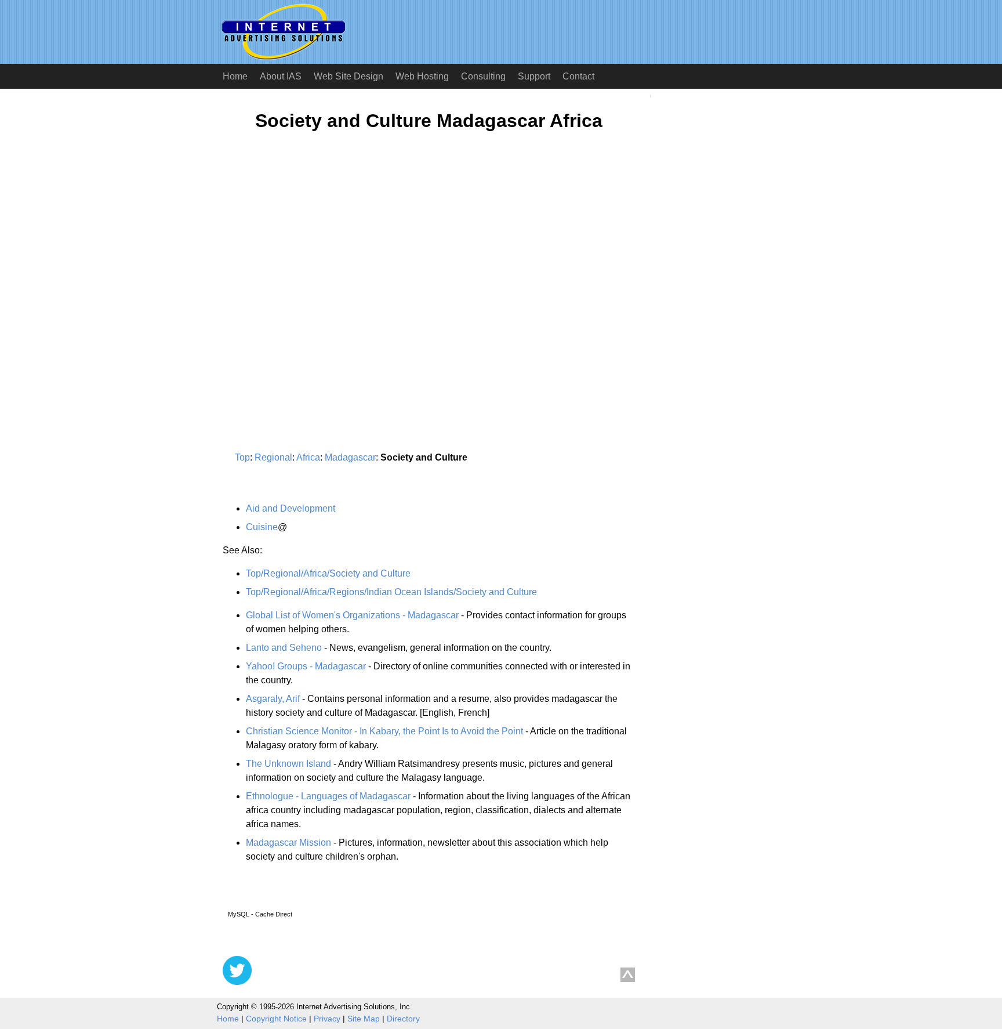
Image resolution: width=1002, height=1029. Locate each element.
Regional (273, 457)
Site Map (363, 1018)
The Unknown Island (288, 764)
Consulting (483, 76)
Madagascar (350, 457)
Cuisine (262, 527)
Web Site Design (348, 76)
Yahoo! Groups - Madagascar (306, 666)
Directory (403, 1018)
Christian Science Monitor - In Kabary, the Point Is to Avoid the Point (384, 731)
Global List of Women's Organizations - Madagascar (352, 615)
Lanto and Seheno (284, 648)
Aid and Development (290, 508)
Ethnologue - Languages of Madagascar (328, 796)
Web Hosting (422, 76)
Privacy (327, 1018)
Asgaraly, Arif (273, 699)
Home (235, 76)
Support (534, 76)
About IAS (281, 76)
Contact (578, 76)
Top (242, 457)
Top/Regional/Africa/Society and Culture (328, 573)
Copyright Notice (276, 1018)
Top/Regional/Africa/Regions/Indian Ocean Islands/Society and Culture (391, 592)
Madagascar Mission (288, 842)
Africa (308, 457)
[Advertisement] (320, 253)
